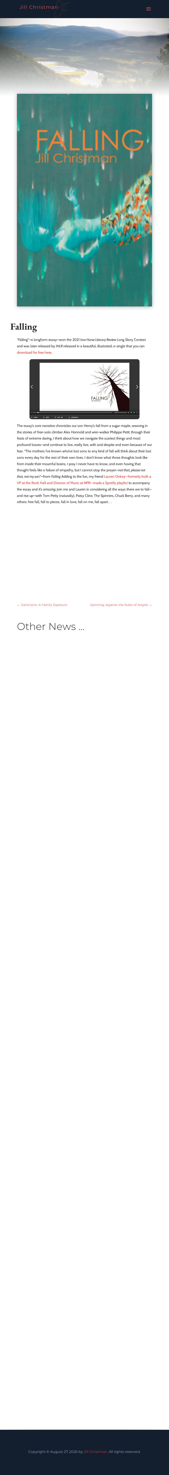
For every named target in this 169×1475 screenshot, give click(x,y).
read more (29, 939)
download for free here (34, 352)
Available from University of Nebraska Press (64, 919)
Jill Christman (95, 1452)
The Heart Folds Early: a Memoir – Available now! (84, 856)
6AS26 (75, 926)
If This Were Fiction (49, 1370)
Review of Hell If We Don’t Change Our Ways (77, 1175)
